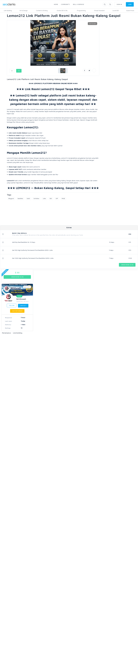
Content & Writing (42, 10)
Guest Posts (130, 10)
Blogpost (11, 198)
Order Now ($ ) (127, 265)
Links (44, 198)
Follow (11, 305)
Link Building (8, 10)
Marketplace (6, 333)
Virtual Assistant (99, 10)
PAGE (63, 198)
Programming (81, 10)
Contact (23, 305)
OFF (57, 198)
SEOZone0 (21, 299)
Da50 (28, 198)
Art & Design (24, 10)
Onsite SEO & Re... (62, 10)
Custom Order (17, 311)
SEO (51, 198)
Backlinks (20, 198)
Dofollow (36, 198)
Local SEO (116, 10)
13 (19, 70)
